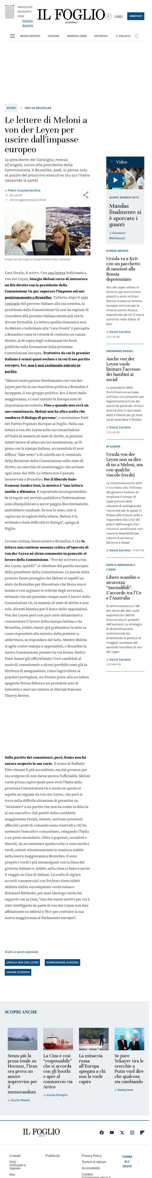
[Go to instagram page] (132, 1137)
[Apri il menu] (12, 36)
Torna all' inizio (127, 1166)
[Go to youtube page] (112, 1137)
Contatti (15, 1160)
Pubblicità (53, 1160)
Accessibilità (91, 1172)
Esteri (11, 108)
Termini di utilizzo (94, 1166)
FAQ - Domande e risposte (18, 1170)
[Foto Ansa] (125, 178)
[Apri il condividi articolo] (85, 195)
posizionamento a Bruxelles (28, 297)
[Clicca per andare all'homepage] (41, 1137)
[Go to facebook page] (102, 1137)
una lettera (56, 272)
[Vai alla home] (71, 16)
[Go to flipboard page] (142, 1137)
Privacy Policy (92, 1160)
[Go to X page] (122, 1137)
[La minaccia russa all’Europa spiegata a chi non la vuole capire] (92, 1039)
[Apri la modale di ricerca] (137, 36)
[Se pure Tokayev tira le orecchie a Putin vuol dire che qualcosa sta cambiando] (126, 1039)
